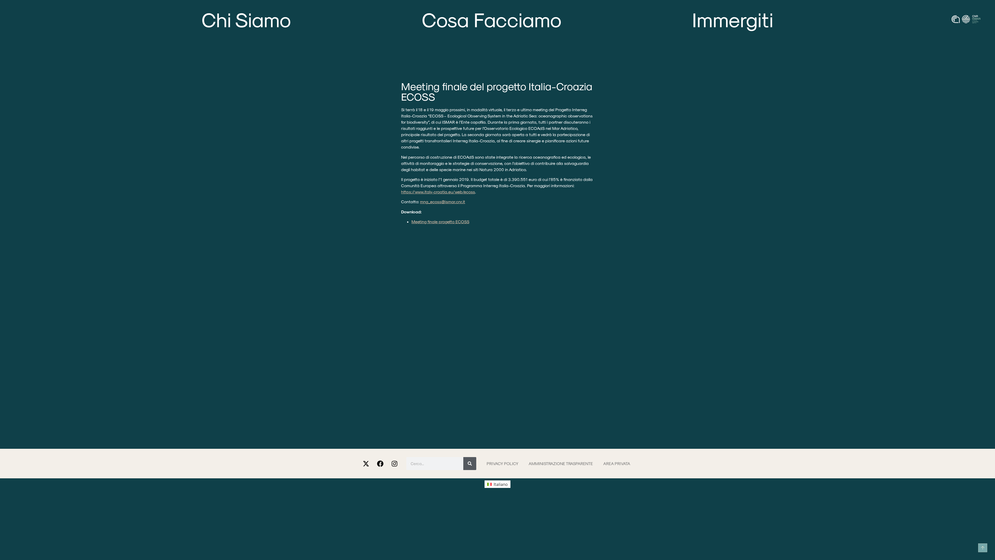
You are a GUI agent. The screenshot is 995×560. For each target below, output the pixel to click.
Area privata (616, 463)
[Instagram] (394, 463)
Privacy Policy (502, 463)
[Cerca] (469, 463)
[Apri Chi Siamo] (304, 19)
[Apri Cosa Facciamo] (575, 19)
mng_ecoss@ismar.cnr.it (442, 201)
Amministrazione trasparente (561, 463)
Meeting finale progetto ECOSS (440, 221)
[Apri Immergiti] (786, 19)
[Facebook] (380, 463)
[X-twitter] (366, 463)
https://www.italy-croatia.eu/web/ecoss (438, 191)
